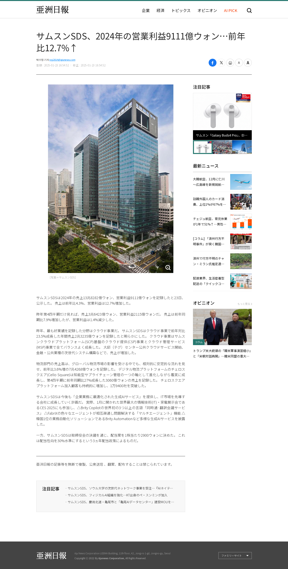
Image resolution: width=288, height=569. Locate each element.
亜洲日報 (52, 9)
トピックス (181, 10)
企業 (146, 10)
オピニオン (207, 10)
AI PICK (230, 10)
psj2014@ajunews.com (62, 59)
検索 (249, 10)
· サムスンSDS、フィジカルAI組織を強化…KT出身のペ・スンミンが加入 (116, 495)
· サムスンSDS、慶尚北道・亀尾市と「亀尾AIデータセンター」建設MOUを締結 (120, 501)
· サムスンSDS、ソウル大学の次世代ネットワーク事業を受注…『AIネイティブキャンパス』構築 (120, 488)
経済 (160, 10)
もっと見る (243, 303)
